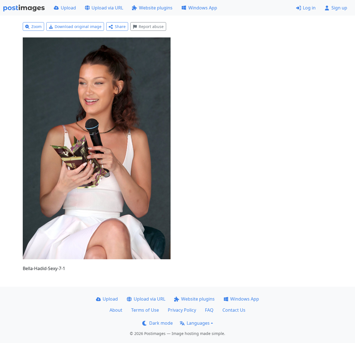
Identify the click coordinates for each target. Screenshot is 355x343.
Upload (68, 8)
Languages (198, 323)
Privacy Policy (182, 310)
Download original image (78, 26)
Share (120, 26)
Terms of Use (145, 310)
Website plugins (156, 8)
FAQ (209, 310)
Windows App (202, 8)
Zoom (36, 26)
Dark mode (161, 323)
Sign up (339, 8)
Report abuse (151, 26)
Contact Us (233, 310)
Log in (309, 8)
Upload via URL (107, 8)
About (116, 310)
